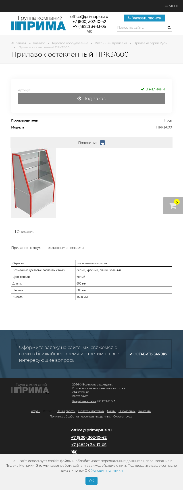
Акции (111, 411)
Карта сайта (80, 396)
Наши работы (66, 411)
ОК (91, 481)
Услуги (35, 411)
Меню (174, 6)
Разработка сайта (84, 401)
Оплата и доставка (91, 411)
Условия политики (107, 470)
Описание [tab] (25, 231)
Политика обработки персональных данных (80, 416)
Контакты (144, 411)
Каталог (48, 411)
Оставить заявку (150, 354)
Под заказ (93, 98)
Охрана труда (122, 416)
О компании (127, 411)
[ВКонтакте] (102, 142)
